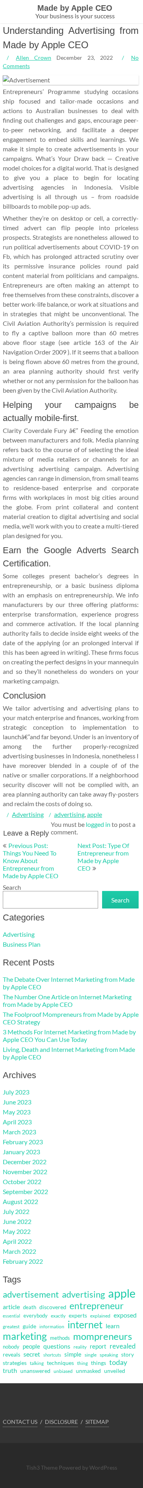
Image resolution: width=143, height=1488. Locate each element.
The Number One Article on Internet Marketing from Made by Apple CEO (67, 1000)
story (127, 1354)
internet (85, 1324)
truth (10, 1370)
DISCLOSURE (61, 1421)
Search (12, 887)
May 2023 (17, 1112)
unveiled (114, 1370)
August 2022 (20, 1201)
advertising (69, 814)
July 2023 (16, 1092)
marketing (25, 1336)
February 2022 (23, 1261)
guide (29, 1326)
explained (100, 1316)
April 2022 (17, 1241)
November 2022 (25, 1171)
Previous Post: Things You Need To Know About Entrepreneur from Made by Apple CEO (30, 860)
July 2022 (16, 1211)
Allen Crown (33, 57)
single (91, 1355)
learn (113, 1326)
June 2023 (17, 1102)
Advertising (28, 814)
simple (72, 1354)
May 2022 (17, 1231)
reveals (11, 1354)
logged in (98, 824)
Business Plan (22, 944)
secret (31, 1354)
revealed (123, 1346)
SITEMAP (97, 1421)
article (11, 1306)
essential (11, 1315)
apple (94, 814)
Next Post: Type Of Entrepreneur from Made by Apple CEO (103, 857)
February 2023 (23, 1141)
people (31, 1346)
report (98, 1346)
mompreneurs (102, 1336)
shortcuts (52, 1354)
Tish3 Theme (42, 1467)
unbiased (63, 1371)
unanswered (35, 1370)
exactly (58, 1316)
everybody (35, 1315)
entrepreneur (97, 1305)
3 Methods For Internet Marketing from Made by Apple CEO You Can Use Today (69, 1035)
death (29, 1307)
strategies (15, 1362)
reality (80, 1347)
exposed (125, 1315)
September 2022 (25, 1191)
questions (56, 1346)
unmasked (88, 1370)
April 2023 (17, 1122)
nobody (11, 1346)
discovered (52, 1307)
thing (82, 1363)
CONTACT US (20, 1421)
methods (60, 1338)
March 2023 (19, 1132)
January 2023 (21, 1151)
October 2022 (22, 1181)
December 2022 (24, 1161)
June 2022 (17, 1221)
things (98, 1362)
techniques (60, 1362)
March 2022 (19, 1251)
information (51, 1326)
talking (37, 1363)
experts (78, 1315)
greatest (11, 1326)
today (118, 1362)
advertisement (31, 1294)
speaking (109, 1355)
